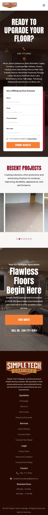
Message (9, 128)
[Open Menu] (43, 5)
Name (8, 98)
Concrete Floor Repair (24, 440)
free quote (24, 320)
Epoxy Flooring (24, 429)
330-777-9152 (24, 53)
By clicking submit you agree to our (23, 138)
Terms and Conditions (24, 457)
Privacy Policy (32, 138)
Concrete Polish (24, 434)
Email (8, 108)
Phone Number (11, 118)
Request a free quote (24, 417)
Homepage (24, 401)
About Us (24, 406)
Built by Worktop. (24, 512)
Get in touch (24, 412)
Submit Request (23, 145)
